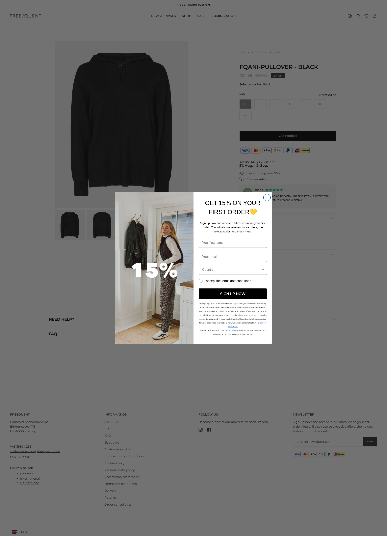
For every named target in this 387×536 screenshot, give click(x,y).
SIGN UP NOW (233, 293)
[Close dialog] (266, 197)
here (241, 315)
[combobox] (231, 270)
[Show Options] (263, 270)
